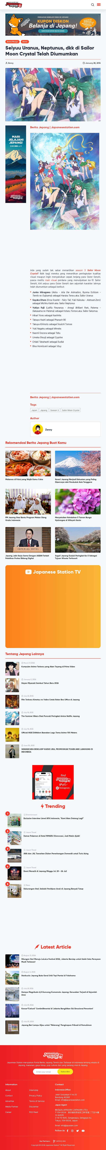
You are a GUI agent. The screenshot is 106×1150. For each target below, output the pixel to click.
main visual (51, 280)
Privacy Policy (35, 1095)
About (8, 1090)
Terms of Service (36, 1101)
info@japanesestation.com (73, 1100)
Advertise (9, 1101)
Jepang (43, 410)
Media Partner (11, 1106)
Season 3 (54, 410)
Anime (24, 42)
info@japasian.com (69, 1125)
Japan (34, 410)
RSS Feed (33, 1112)
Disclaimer (34, 1106)
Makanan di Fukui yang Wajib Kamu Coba (24, 479)
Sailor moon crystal (70, 410)
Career (8, 1112)
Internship (33, 1090)
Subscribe (65, 1072)
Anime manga (12, 42)
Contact (9, 1095)
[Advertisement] (65, 370)
